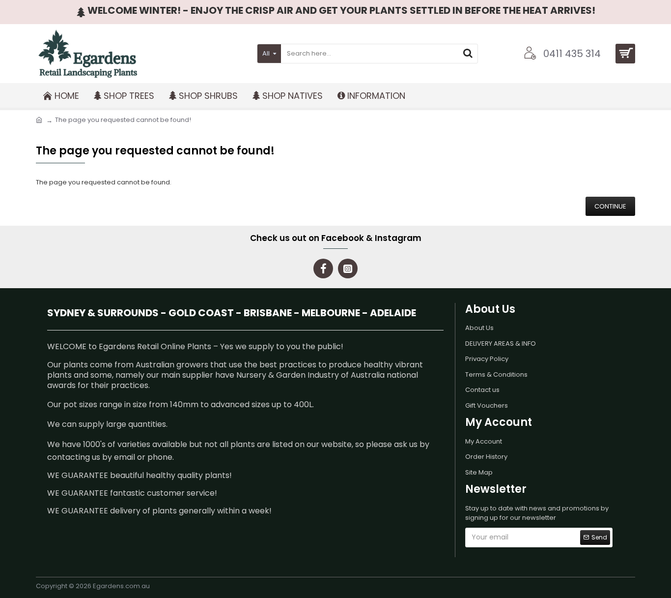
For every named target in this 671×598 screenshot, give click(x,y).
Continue (610, 206)
